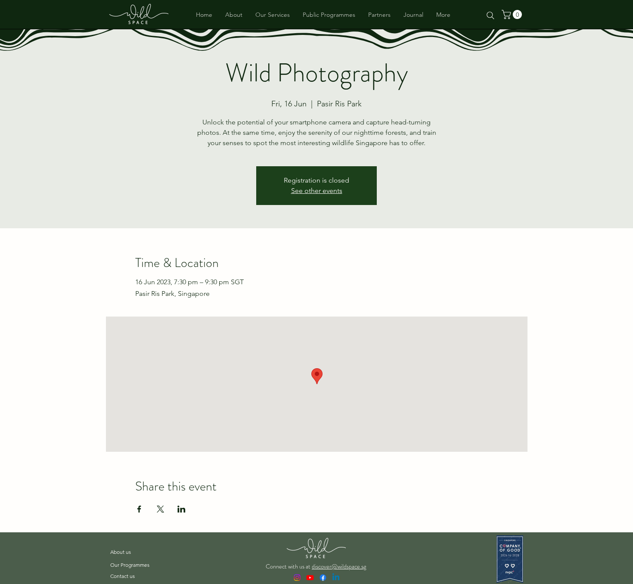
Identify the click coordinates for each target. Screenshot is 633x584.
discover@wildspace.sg (339, 566)
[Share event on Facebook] (139, 509)
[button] (513, 14)
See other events (316, 190)
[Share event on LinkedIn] (181, 509)
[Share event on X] (160, 509)
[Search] (490, 15)
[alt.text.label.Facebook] (323, 577)
